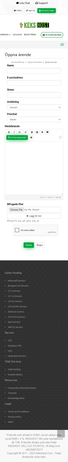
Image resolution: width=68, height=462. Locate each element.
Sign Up (31, 10)
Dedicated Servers (17, 356)
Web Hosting (14, 369)
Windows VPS (15, 345)
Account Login (47, 10)
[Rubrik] (19, 132)
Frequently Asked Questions (22, 388)
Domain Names (15, 374)
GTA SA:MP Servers (17, 306)
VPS (10, 340)
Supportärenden (35, 62)
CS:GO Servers (15, 301)
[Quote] (47, 132)
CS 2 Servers (14, 291)
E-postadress (15, 77)
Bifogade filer (15, 204)
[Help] (31, 137)
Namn (10, 65)
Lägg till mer (35, 215)
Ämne (10, 89)
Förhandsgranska (18, 137)
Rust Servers (14, 322)
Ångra (40, 245)
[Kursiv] (14, 132)
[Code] (42, 132)
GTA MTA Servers (16, 317)
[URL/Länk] (25, 132)
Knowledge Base (16, 398)
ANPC (10, 422)
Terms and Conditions (18, 411)
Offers (19, 10)
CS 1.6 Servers (15, 296)
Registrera (30, 34)
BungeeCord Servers (18, 285)
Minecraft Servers (16, 280)
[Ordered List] (37, 132)
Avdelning (13, 101)
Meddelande (12, 126)
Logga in (17, 34)
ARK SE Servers (15, 327)
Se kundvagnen (53, 35)
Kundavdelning (17, 62)
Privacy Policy (14, 417)
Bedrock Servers (16, 311)
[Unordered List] (31, 132)
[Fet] (9, 132)
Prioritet (12, 114)
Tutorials (12, 393)
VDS (10, 351)
